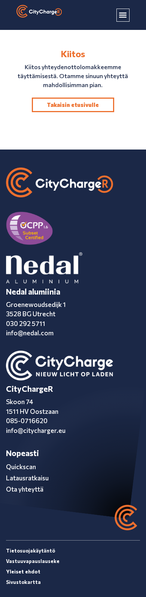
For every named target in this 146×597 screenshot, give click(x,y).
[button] (123, 15)
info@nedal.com (30, 333)
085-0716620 (27, 421)
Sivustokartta (23, 582)
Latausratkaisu (27, 478)
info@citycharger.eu (36, 430)
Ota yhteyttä (24, 489)
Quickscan (21, 467)
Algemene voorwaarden (48, 571)
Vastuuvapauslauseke (33, 561)
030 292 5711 (25, 323)
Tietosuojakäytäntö (30, 551)
